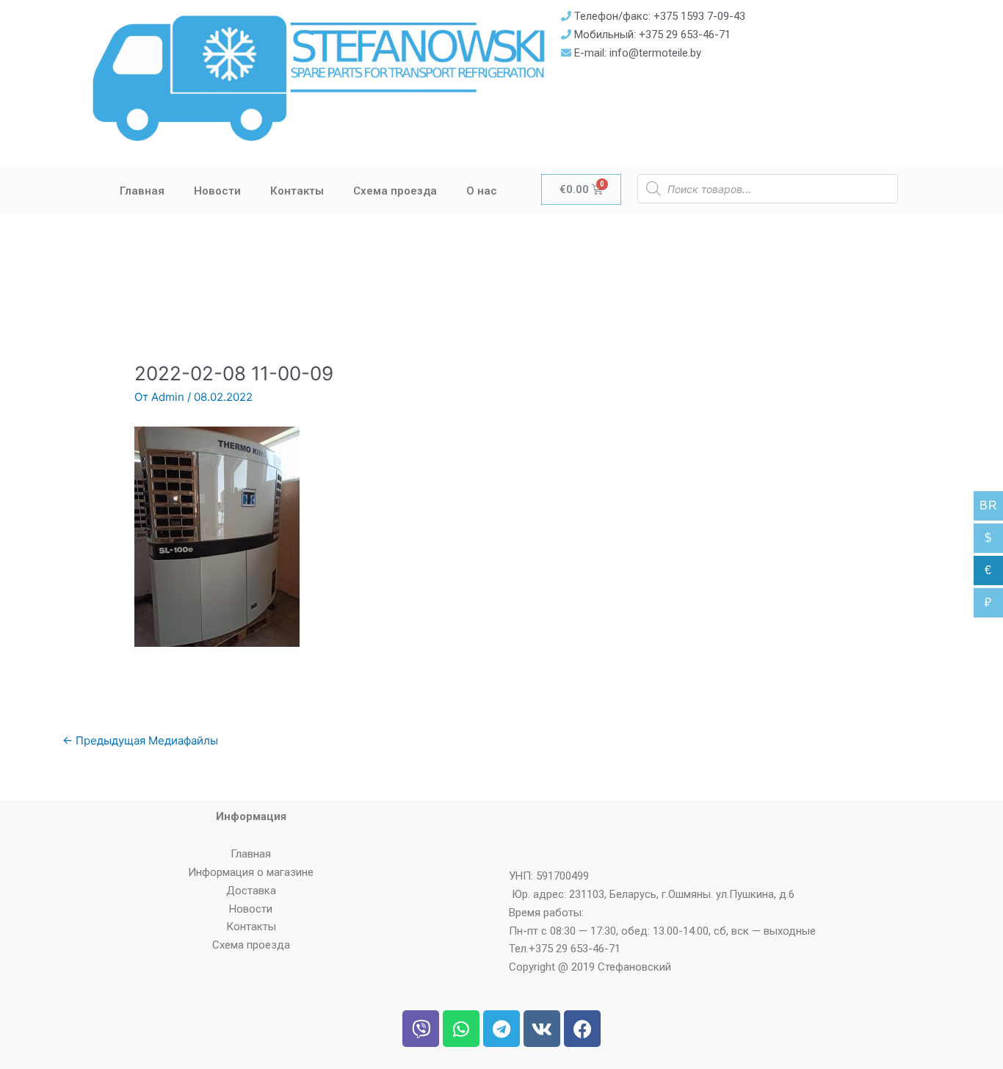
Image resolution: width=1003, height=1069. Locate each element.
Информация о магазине (251, 872)
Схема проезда (395, 191)
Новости (217, 191)
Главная (142, 191)
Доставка (251, 890)
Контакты (297, 191)
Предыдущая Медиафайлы (140, 740)
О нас (481, 191)
